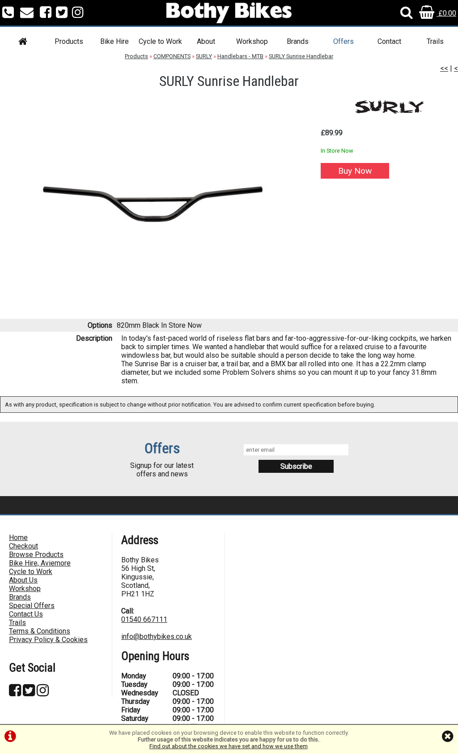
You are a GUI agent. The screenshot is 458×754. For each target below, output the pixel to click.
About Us (23, 580)
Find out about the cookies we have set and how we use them (228, 746)
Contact (389, 41)
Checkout (23, 546)
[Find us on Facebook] (46, 13)
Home (18, 537)
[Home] (23, 43)
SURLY (204, 56)
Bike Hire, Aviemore (40, 563)
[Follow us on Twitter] (62, 13)
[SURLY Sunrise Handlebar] (152, 204)
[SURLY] (389, 107)
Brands (298, 41)
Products (69, 41)
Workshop (252, 41)
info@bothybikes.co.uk (156, 636)
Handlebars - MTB (240, 56)
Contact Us (26, 614)
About (206, 41)
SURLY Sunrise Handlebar (301, 56)
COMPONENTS (172, 56)
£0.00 (446, 13)
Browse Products (36, 554)
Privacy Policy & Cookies (48, 639)
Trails (435, 41)
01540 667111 (144, 619)
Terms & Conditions (39, 631)
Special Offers (32, 605)
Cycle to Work (160, 41)
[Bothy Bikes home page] (229, 12)
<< (444, 68)
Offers (343, 41)
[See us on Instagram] (78, 13)
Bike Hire (114, 41)
